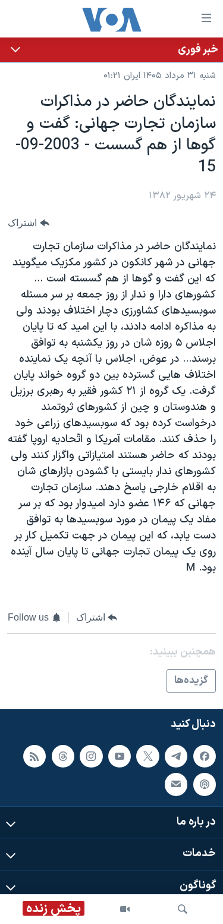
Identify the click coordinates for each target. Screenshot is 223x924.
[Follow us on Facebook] (204, 756)
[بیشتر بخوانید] (111, 49)
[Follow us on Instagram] (91, 756)
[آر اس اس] (34, 756)
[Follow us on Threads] (63, 756)
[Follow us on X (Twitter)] (147, 756)
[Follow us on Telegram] (176, 756)
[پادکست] (204, 784)
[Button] (28, 223)
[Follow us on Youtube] (119, 756)
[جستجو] (182, 909)
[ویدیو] (125, 909)
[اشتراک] (176, 784)
